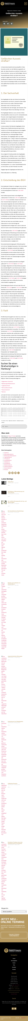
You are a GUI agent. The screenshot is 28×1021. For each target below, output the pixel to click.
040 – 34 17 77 (16, 985)
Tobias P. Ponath (12, 436)
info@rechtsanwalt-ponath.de (14, 990)
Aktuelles (14, 967)
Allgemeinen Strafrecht (7, 381)
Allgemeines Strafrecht (12, 10)
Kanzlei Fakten (14, 994)
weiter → (9, 485)
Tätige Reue (10, 481)
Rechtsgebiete (14, 960)
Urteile (19, 10)
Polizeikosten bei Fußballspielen (15, 721)
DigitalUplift (23, 1017)
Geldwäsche (7, 461)
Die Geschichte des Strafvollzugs (16, 511)
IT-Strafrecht (7, 458)
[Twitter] (15, 1009)
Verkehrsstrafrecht (8, 466)
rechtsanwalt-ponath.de (14, 992)
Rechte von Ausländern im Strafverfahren (14, 583)
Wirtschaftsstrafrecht (7, 387)
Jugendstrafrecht (6, 385)
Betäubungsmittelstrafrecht (8, 383)
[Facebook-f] (13, 1009)
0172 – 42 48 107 (15, 988)
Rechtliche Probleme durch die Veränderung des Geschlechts (15, 843)
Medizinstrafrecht (8, 465)
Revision (4, 391)
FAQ (14, 965)
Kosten (14, 962)
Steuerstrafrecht (6, 389)
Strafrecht (6, 452)
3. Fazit (4, 311)
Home (7, 420)
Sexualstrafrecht (7, 460)
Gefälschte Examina (12, 783)
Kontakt (14, 969)
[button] (25, 3)
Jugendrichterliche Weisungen (15, 656)
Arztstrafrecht (7, 463)
